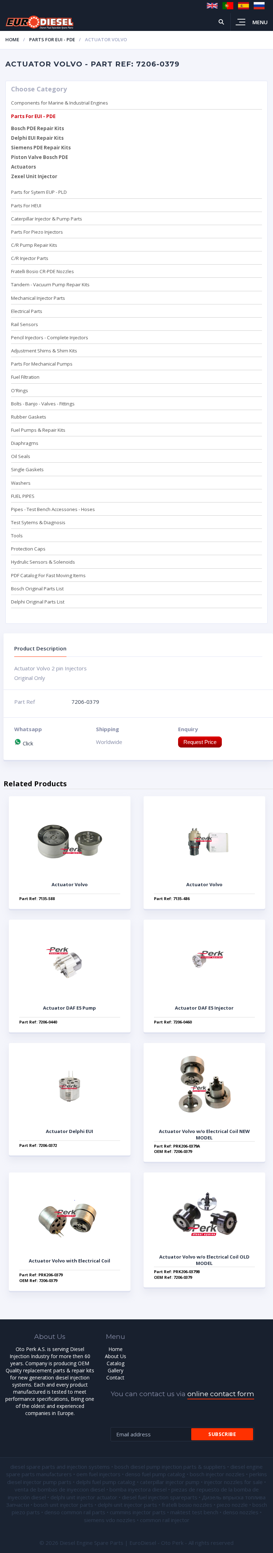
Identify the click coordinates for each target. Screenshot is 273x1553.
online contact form (220, 1394)
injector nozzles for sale (233, 1481)
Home (12, 39)
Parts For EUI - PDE (52, 39)
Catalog (115, 1363)
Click (27, 743)
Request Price (199, 742)
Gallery (115, 1370)
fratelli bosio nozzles (187, 1504)
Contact (115, 1377)
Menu (260, 22)
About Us (115, 1356)
